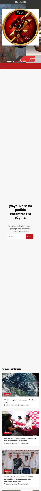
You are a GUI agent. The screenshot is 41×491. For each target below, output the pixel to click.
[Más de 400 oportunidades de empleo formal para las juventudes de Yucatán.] (20, 423)
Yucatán (7, 394)
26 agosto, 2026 (24, 484)
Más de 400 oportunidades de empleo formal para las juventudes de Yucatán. (20, 439)
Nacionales (8, 433)
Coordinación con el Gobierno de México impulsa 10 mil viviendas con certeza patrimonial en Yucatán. (18, 479)
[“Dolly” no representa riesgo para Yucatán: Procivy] (20, 385)
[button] (4, 65)
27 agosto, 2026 (24, 405)
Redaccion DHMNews (11, 405)
